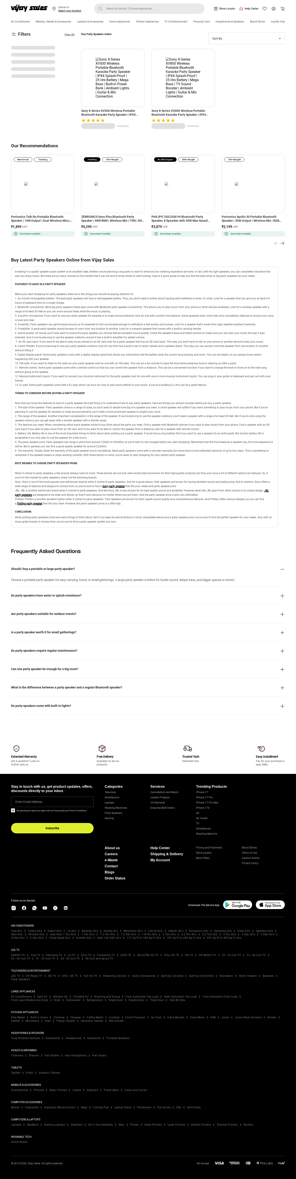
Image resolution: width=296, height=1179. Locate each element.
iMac (122, 1124)
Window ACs (36, 934)
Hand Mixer (197, 1017)
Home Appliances (119, 21)
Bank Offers (203, 858)
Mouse (15, 1107)
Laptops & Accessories (90, 21)
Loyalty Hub (278, 21)
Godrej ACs (111, 930)
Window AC (60, 996)
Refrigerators (94, 1000)
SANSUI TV (18, 955)
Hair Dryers (99, 1055)
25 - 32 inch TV (231, 955)
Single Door (116, 1000)
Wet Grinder (116, 1020)
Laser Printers (176, 1124)
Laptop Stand (123, 1107)
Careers (111, 854)
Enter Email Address (28, 802)
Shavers (34, 1055)
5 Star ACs (37, 937)
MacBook (33, 1124)
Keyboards (32, 1107)
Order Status (115, 878)
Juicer (225, 1017)
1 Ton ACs (87, 934)
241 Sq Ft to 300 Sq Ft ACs (224, 937)
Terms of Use (249, 852)
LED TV (15, 975)
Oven (48, 1020)
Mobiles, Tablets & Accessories (53, 21)
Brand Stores (257, 21)
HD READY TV (207, 955)
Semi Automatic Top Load (180, 996)
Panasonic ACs (198, 930)
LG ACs (71, 930)
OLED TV (126, 955)
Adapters (92, 1090)
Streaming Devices (115, 975)
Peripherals (144, 1107)
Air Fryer (156, 1017)
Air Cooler (202, 818)
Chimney (59, 1017)
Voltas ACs (35, 930)
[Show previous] (276, 243)
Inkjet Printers (153, 1124)
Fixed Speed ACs (59, 937)
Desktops (77, 1124)
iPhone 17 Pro (204, 797)
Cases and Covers (135, 1090)
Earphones (94, 1038)
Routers (248, 1124)
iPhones (39, 1090)
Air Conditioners (20, 21)
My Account (160, 860)
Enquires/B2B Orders (162, 807)
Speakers (268, 975)
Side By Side (177, 1000)
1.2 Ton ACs (107, 934)
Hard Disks (194, 1107)
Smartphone (112, 797)
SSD (178, 1107)
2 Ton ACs (169, 934)
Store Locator (227, 8)
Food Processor (135, 1017)
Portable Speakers (118, 1038)
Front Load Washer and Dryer (29, 1000)
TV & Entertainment (175, 21)
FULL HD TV (171, 955)
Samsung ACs (223, 930)
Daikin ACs (55, 930)
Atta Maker (18, 1017)
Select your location (69, 10)
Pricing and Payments (209, 847)
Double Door (137, 1000)
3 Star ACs (267, 934)
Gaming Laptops (54, 1124)
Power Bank (111, 1090)
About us (112, 848)
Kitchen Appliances (147, 21)
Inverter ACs (83, 937)
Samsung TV (54, 955)
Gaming (109, 818)
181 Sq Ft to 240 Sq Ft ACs (184, 937)
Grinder (271, 1017)
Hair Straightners (76, 1055)
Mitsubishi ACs (133, 930)
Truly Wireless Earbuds (25, 1038)
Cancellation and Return (164, 792)
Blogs (109, 872)
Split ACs (17, 934)
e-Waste (111, 860)
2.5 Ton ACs (210, 934)
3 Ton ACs (229, 934)
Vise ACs (16, 930)
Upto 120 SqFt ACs (109, 937)
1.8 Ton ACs (149, 934)
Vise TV (36, 955)
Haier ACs (243, 930)
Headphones (74, 1038)
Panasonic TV (106, 955)
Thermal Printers (227, 1124)
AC (198, 813)
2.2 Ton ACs (189, 934)
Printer (134, 1124)
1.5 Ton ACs (128, 934)
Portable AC (81, 996)
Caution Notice (250, 858)
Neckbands (53, 1038)
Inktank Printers (201, 1124)
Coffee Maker (95, 1017)
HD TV (189, 955)
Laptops (109, 802)
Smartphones (19, 1090)
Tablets (15, 1072)
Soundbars (226, 975)
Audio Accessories (143, 975)
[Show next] (282, 243)
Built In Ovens (39, 1017)
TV (197, 823)
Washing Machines (116, 807)
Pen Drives (164, 1107)
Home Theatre (248, 975)
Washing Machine (206, 833)
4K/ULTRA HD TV (148, 955)
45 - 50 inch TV (20, 958)
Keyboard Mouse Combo (59, 1107)
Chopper (75, 1017)
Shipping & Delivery (166, 854)
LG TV (71, 955)
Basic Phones (58, 1090)
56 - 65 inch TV (70, 958)
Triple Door (157, 1000)
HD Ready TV (34, 975)
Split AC (42, 996)
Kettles (15, 1020)
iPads (29, 1072)
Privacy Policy (250, 863)
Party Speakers (113, 813)
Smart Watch (19, 1142)
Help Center (251, 8)
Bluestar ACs (90, 930)
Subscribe (52, 828)
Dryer (57, 1000)
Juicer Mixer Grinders (248, 1017)
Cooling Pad (101, 1107)
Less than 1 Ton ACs (63, 934)
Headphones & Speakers (230, 21)
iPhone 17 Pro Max (207, 802)
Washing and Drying (107, 996)
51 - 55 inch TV (45, 958)
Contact (111, 866)
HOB (213, 1017)
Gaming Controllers (201, 975)
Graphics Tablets (49, 1072)
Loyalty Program (160, 797)
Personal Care (201, 21)
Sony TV (86, 955)
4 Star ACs (17, 937)
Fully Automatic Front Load (220, 996)
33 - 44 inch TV (256, 955)
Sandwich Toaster (92, 1020)
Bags (84, 1107)
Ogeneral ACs (264, 930)
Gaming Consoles (172, 975)
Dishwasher (73, 1000)
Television (110, 792)
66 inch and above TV (99, 958)
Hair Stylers (52, 1055)
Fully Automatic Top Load (142, 996)
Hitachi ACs (176, 930)
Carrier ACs (155, 930)
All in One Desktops (100, 1124)
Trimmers (17, 1055)
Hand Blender (175, 1017)
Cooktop (114, 1017)
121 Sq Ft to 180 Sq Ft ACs (144, 937)
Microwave (32, 1020)
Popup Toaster (66, 1020)
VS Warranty (157, 802)
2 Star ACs (248, 934)
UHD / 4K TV (70, 975)
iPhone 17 (202, 792)
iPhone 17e (202, 807)
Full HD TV (90, 975)
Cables (76, 1090)
